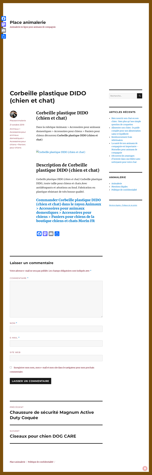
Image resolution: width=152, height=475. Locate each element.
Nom (13, 323)
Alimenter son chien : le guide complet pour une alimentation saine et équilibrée (126, 130)
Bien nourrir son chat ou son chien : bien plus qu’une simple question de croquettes (126, 121)
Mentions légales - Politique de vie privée (123, 205)
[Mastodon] (4, 24)
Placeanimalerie (18, 120)
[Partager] (4, 36)
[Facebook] (4, 18)
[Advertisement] (76, 67)
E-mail (15, 337)
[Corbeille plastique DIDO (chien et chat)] (69, 152)
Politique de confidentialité (124, 190)
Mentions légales (119, 186)
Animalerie (116, 183)
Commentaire (19, 278)
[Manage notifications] (145, 468)
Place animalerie (28, 22)
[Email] (4, 30)
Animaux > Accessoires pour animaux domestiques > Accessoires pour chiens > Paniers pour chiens (18, 138)
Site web (15, 352)
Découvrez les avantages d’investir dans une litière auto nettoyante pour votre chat (125, 159)
